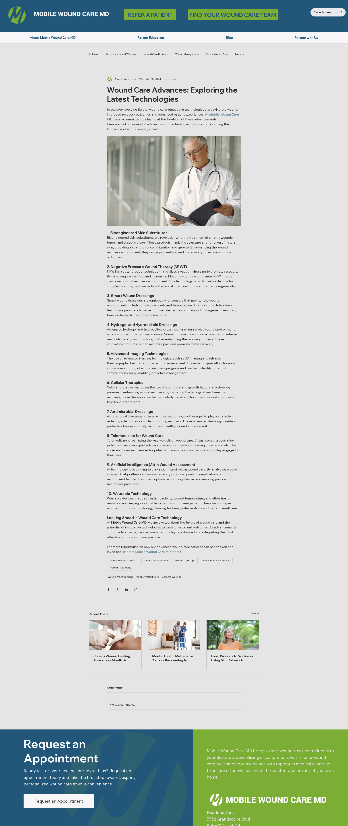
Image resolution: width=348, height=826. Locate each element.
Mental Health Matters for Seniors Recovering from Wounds (172, 658)
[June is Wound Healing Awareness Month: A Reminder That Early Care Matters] (115, 635)
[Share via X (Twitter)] (117, 589)
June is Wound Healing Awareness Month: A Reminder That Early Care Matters (113, 658)
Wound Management (187, 54)
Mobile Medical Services (215, 560)
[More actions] (239, 79)
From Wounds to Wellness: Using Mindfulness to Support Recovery (232, 658)
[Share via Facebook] (108, 589)
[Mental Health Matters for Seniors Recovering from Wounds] (174, 635)
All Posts (93, 54)
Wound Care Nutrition (156, 54)
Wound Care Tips (185, 560)
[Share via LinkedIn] (126, 589)
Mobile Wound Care (217, 54)
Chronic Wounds (171, 576)
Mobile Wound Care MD (123, 560)
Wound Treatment (120, 567)
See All (255, 613)
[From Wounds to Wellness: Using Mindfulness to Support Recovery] (233, 635)
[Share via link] (135, 589)
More (238, 54)
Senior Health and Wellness (120, 54)
